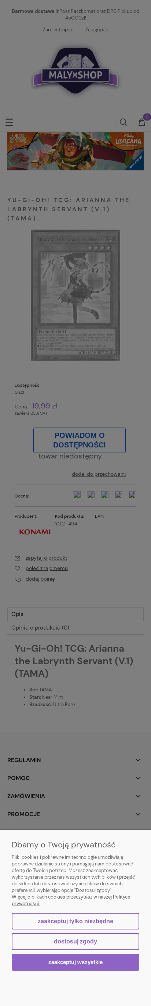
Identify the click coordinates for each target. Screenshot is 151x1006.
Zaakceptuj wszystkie (75, 962)
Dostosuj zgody (75, 941)
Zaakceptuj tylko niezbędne (75, 921)
